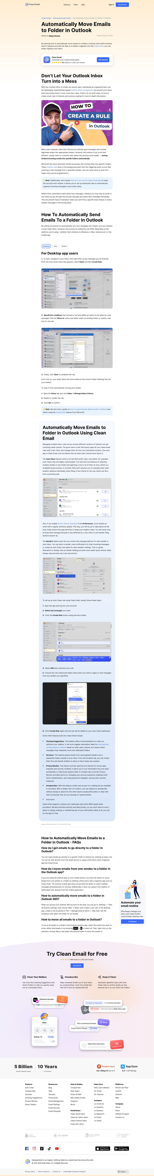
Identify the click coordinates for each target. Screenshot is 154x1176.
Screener (28, 1094)
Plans (76, 5)
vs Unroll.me (99, 1104)
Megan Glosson (54, 36)
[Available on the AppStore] (102, 1148)
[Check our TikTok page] (49, 1148)
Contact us (119, 1117)
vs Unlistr (98, 1121)
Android (118, 1094)
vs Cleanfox (99, 1107)
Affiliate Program (122, 1114)
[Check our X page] (41, 1148)
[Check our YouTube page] (57, 1148)
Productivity (53, 1098)
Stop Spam (75, 1091)
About (117, 1107)
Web (55, 246)
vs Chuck (97, 1117)
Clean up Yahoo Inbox (79, 1117)
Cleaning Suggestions (33, 1098)
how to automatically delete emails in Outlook (88, 409)
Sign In (111, 5)
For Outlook (98, 1094)
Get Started (103, 60)
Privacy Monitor (31, 1101)
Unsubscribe (75, 1088)
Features (67, 5)
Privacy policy (30, 1171)
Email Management (56, 1101)
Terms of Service (43, 1171)
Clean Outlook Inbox (79, 1121)
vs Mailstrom (99, 1114)
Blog (50, 1088)
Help (83, 5)
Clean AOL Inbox (77, 1124)
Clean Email (99, 46)
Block (73, 1104)
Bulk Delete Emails (78, 1098)
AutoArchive (61, 412)
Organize (74, 1101)
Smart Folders (30, 1104)
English (123, 1172)
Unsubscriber (30, 1091)
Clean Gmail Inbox (78, 1114)
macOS (118, 1091)
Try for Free (122, 4)
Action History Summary (67, 524)
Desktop (46, 246)
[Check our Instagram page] (34, 1148)
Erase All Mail (76, 1094)
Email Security (54, 1108)
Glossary (52, 1094)
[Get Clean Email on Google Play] (121, 1148)
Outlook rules (52, 167)
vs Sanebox (98, 1110)
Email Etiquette (55, 1111)
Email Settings (54, 1104)
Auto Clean (29, 1088)
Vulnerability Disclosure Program (74, 1171)
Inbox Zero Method (101, 1088)
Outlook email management (82, 90)
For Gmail (98, 1091)
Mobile (64, 246)
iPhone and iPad (121, 1088)
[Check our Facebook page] (26, 1148)
